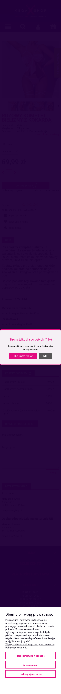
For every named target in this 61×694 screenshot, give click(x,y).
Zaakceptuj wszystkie (30, 674)
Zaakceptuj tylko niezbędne (30, 656)
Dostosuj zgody (30, 665)
